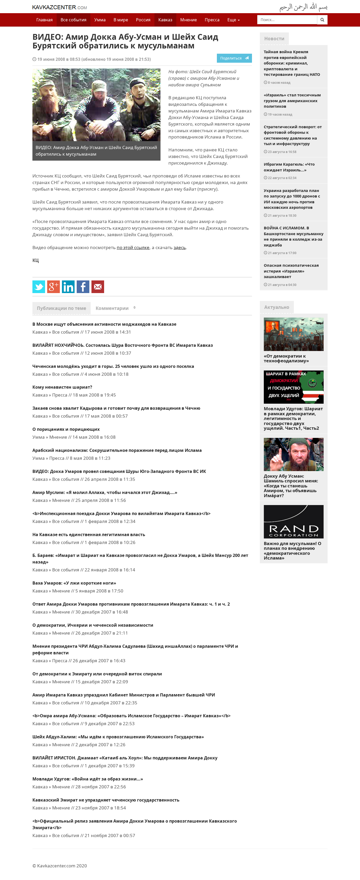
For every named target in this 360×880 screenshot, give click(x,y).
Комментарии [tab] (115, 308)
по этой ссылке (133, 247)
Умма (100, 20)
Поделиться (232, 58)
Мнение (188, 20)
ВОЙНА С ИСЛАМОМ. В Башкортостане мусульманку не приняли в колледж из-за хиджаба (293, 240)
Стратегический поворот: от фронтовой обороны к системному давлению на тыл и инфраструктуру (293, 139)
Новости (274, 39)
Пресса (212, 20)
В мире (121, 20)
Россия (143, 20)
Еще (232, 20)
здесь (180, 247)
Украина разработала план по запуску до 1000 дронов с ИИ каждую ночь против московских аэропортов (292, 202)
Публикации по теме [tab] (61, 308)
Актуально (276, 307)
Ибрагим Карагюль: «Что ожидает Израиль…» (289, 170)
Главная (44, 20)
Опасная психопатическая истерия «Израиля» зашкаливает (291, 275)
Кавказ (165, 20)
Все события (73, 20)
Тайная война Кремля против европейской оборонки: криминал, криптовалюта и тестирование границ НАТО (292, 67)
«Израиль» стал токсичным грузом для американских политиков (292, 104)
